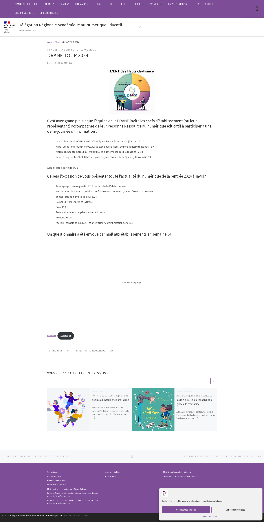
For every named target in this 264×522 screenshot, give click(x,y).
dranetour (51, 335)
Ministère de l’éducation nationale (177, 472)
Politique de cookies (209, 516)
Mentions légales (54, 476)
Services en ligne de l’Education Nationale (180, 476)
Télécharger (66, 335)
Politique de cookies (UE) (57, 480)
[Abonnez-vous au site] (257, 7)
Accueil (50, 42)
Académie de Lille (112, 472)
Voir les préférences (235, 509)
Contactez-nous (53, 472)
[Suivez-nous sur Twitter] (257, 10)
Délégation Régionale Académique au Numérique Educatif (38, 515)
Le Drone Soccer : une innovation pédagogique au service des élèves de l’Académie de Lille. (72, 501)
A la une (58, 42)
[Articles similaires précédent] (207, 381)
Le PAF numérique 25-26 (56, 484)
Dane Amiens (110, 476)
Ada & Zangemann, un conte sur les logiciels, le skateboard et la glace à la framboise (194, 400)
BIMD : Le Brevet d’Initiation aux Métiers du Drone (67, 489)
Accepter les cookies (186, 509)
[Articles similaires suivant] (213, 381)
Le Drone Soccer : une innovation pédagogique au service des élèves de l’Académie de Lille (72, 494)
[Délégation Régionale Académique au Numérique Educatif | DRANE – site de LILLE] (9, 26)
